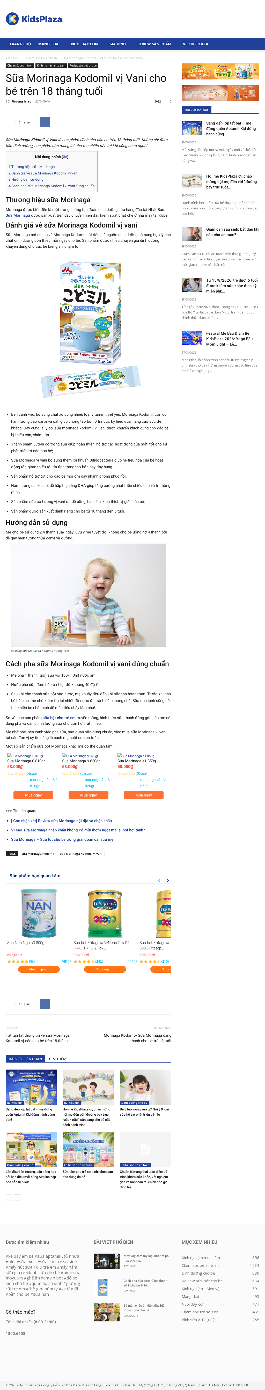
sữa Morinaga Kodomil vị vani (81, 853)
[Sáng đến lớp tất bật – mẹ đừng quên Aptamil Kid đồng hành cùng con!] (31, 1087)
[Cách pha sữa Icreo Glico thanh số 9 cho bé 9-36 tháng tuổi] (103, 1287)
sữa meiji (27, 1261)
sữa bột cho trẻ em (59, 717)
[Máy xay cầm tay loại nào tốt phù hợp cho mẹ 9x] (107, 1261)
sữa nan (41, 1294)
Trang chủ (13, 58)
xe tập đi (69, 1289)
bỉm (12, 1261)
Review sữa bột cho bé (83, 65)
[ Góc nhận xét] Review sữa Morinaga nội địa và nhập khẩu (61, 820)
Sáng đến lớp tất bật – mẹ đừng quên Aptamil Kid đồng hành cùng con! (30, 1114)
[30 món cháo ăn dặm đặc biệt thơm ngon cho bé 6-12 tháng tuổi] (107, 1312)
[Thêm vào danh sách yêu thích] (55, 780)
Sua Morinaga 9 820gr (81, 761)
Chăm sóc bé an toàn (41, 58)
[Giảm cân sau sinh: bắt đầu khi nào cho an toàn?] (192, 234)
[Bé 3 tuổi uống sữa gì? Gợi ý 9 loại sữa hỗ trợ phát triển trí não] (145, 1087)
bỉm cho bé (19, 1294)
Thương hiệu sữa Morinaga (32, 167)
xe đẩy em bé (21, 1256)
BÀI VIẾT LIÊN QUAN (25, 1059)
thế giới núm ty (43, 1289)
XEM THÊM (57, 1059)
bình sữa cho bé (44, 1272)
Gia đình (117, 43)
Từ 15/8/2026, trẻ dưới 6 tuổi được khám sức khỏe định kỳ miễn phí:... (232, 286)
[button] (253, 44)
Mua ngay (33, 795)
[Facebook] (45, 122)
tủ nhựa (71, 1256)
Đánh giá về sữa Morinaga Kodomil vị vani (43, 173)
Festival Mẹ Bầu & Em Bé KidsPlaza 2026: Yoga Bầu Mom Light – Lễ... (229, 339)
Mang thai (49, 43)
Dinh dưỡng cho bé (134, 1102)
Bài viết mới (14, 1102)
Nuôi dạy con (84, 43)
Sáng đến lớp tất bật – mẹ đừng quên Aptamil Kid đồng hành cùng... (231, 128)
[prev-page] (9, 1197)
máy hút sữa (20, 1267)
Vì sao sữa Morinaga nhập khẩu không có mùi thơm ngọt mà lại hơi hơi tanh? (78, 830)
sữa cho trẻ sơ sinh (58, 1261)
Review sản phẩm (154, 43)
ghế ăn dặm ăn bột (44, 1278)
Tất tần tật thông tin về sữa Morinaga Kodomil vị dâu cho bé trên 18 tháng (38, 1038)
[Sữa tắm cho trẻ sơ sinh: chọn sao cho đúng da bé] (88, 1149)
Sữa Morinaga (18, 215)
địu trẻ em (46, 1267)
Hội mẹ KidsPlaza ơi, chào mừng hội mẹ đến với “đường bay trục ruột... (231, 181)
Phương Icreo (21, 101)
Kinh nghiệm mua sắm (51, 65)
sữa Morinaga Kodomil (37, 853)
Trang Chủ (20, 43)
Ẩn (65, 157)
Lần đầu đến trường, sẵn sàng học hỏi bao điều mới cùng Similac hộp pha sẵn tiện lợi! (31, 1177)
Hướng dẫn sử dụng (26, 179)
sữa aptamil (48, 1256)
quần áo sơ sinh (47, 1283)
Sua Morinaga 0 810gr (26, 761)
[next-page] (17, 1197)
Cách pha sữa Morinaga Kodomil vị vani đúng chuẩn (52, 186)
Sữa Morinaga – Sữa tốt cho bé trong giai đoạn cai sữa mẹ (62, 839)
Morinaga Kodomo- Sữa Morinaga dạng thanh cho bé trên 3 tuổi (137, 1038)
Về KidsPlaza (195, 43)
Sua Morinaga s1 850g (136, 761)
